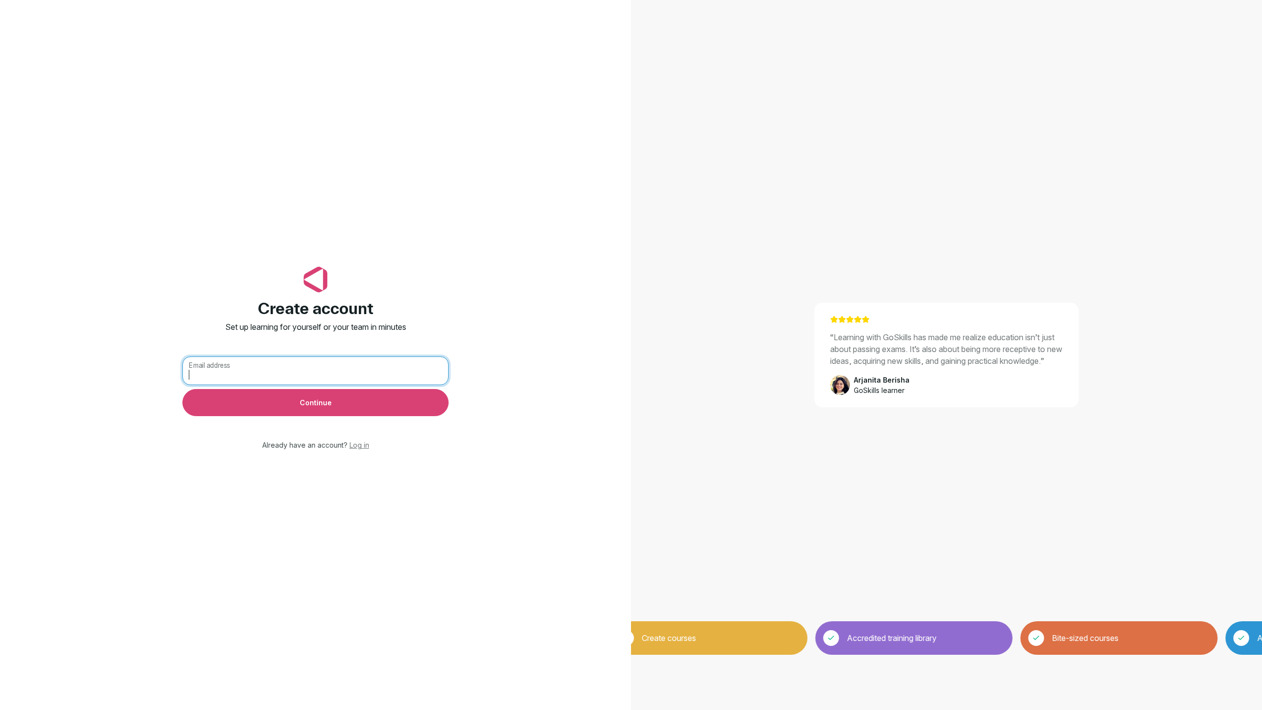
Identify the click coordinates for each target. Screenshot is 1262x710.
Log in (359, 445)
